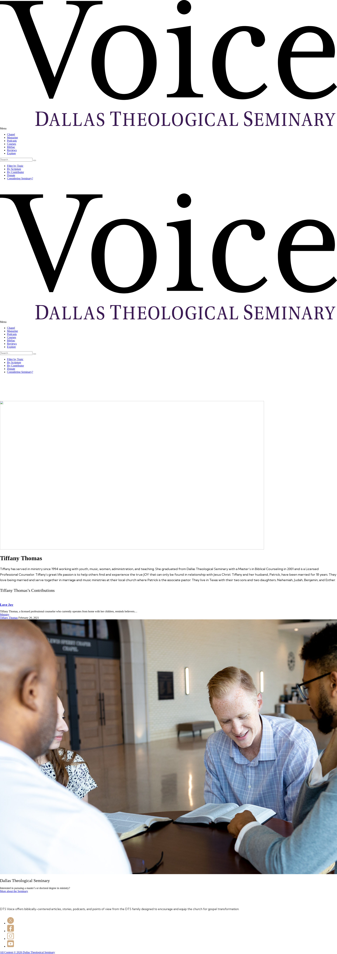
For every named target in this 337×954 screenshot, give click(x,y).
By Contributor (15, 172)
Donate (11, 175)
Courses (11, 143)
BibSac (11, 147)
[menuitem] (172, 134)
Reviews (12, 150)
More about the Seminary (14, 891)
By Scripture (14, 168)
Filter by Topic (15, 165)
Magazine (12, 137)
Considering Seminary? (20, 178)
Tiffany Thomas (9, 617)
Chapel (11, 134)
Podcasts (12, 140)
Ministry (4, 614)
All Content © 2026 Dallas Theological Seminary (27, 952)
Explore (11, 153)
